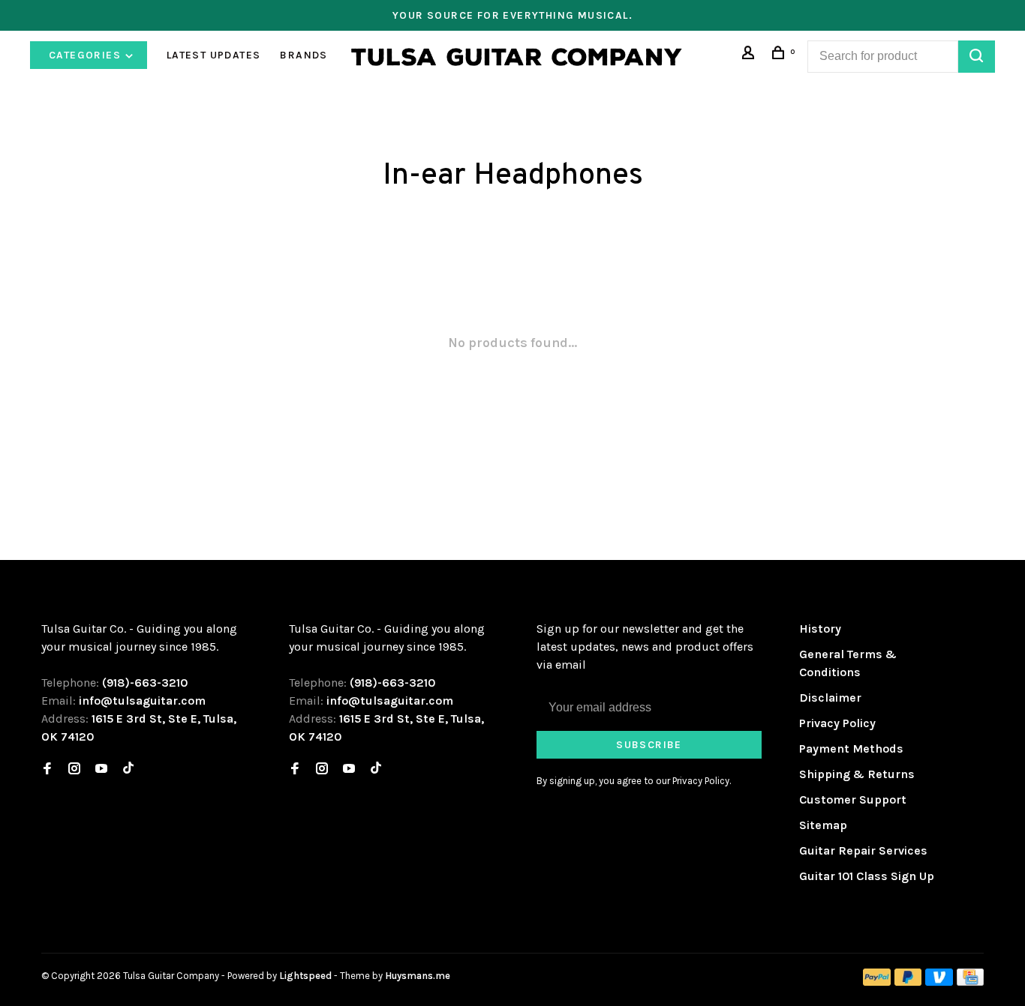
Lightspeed (305, 975)
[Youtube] (101, 769)
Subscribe (649, 744)
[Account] (750, 55)
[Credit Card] (970, 982)
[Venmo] (939, 982)
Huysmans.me (417, 975)
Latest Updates (214, 55)
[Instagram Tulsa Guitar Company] (74, 769)
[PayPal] (877, 982)
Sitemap (823, 825)
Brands (303, 55)
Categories (86, 55)
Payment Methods (851, 748)
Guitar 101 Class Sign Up (866, 876)
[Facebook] (47, 769)
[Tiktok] (128, 769)
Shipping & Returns (857, 774)
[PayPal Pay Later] (908, 982)
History (820, 628)
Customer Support (852, 799)
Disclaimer (830, 697)
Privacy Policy (837, 723)
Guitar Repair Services (863, 850)
